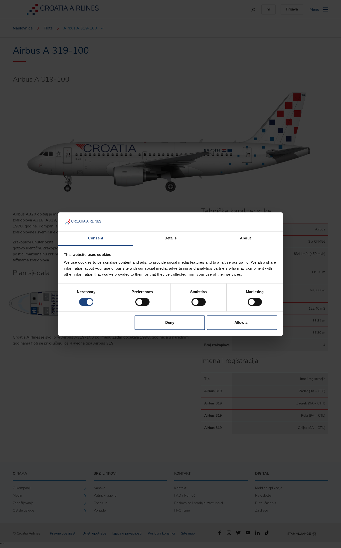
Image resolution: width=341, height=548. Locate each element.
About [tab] (245, 238)
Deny (169, 323)
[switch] (142, 302)
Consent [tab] (95, 238)
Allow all (241, 323)
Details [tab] (171, 238)
